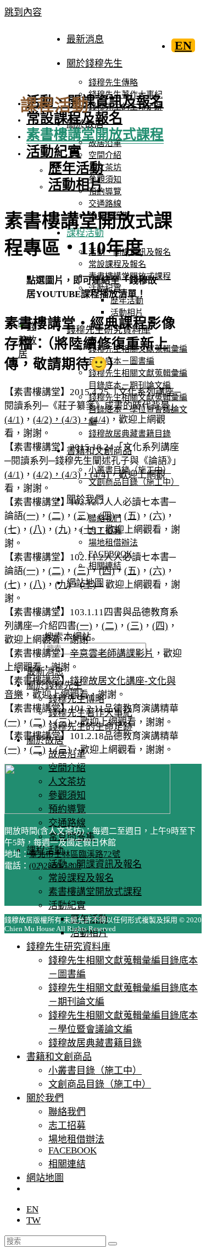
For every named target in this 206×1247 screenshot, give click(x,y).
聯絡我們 (67, 1112)
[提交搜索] (112, 1243)
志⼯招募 (67, 1125)
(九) (63, 529)
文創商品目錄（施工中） (99, 1084)
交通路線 (67, 823)
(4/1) (14, 419)
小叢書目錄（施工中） (95, 1070)
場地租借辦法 (76, 1139)
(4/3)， (76, 419)
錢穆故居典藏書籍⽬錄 (95, 1043)
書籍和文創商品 (59, 1057)
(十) (88, 529)
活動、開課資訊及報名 (95, 864)
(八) (38, 529)
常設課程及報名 (81, 878)
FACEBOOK (72, 1150)
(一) (31, 516)
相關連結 (67, 1164)
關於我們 (45, 1098)
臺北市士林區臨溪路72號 (74, 854)
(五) (132, 516)
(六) (157, 516)
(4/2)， (47, 419)
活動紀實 (67, 905)
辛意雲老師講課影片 (112, 653)
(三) (82, 516)
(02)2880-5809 (55, 865)
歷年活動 (75, 168)
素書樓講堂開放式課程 (95, 892)
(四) (107, 516)
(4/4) (99, 419)
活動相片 (75, 184)
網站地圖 (45, 1178)
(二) (56, 516)
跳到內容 (23, 12)
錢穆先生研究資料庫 (68, 947)
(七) (12, 529)
